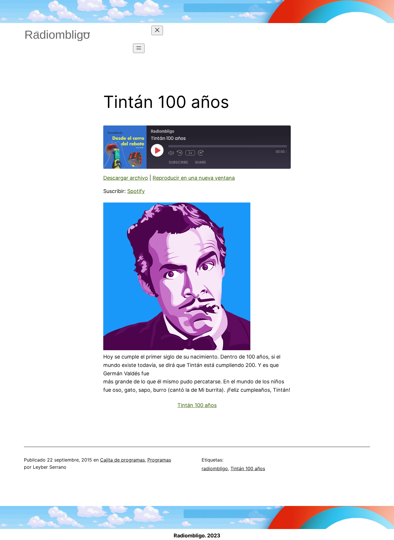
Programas (159, 460)
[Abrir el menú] (139, 48)
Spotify (136, 191)
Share (200, 162)
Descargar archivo (125, 178)
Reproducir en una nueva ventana (194, 178)
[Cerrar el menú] (157, 30)
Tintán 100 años (197, 405)
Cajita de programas (122, 460)
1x (190, 153)
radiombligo (215, 468)
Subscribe (178, 162)
